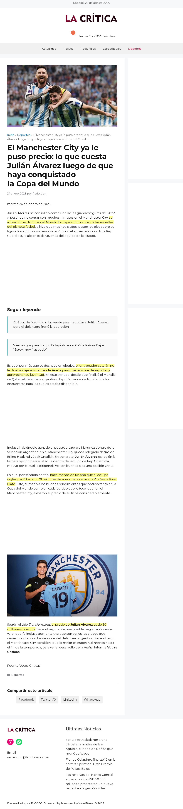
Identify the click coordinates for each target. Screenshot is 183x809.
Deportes (134, 48)
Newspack (68, 803)
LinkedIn (70, 699)
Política (68, 48)
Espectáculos (112, 48)
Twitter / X (48, 699)
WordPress (85, 803)
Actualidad (49, 48)
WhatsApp (92, 699)
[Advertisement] (62, 268)
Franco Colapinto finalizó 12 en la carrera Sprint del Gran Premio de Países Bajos (91, 764)
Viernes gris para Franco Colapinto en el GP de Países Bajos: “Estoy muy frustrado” (59, 347)
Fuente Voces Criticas (24, 665)
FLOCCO (37, 803)
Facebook (26, 699)
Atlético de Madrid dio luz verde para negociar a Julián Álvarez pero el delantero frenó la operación (61, 324)
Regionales (88, 48)
